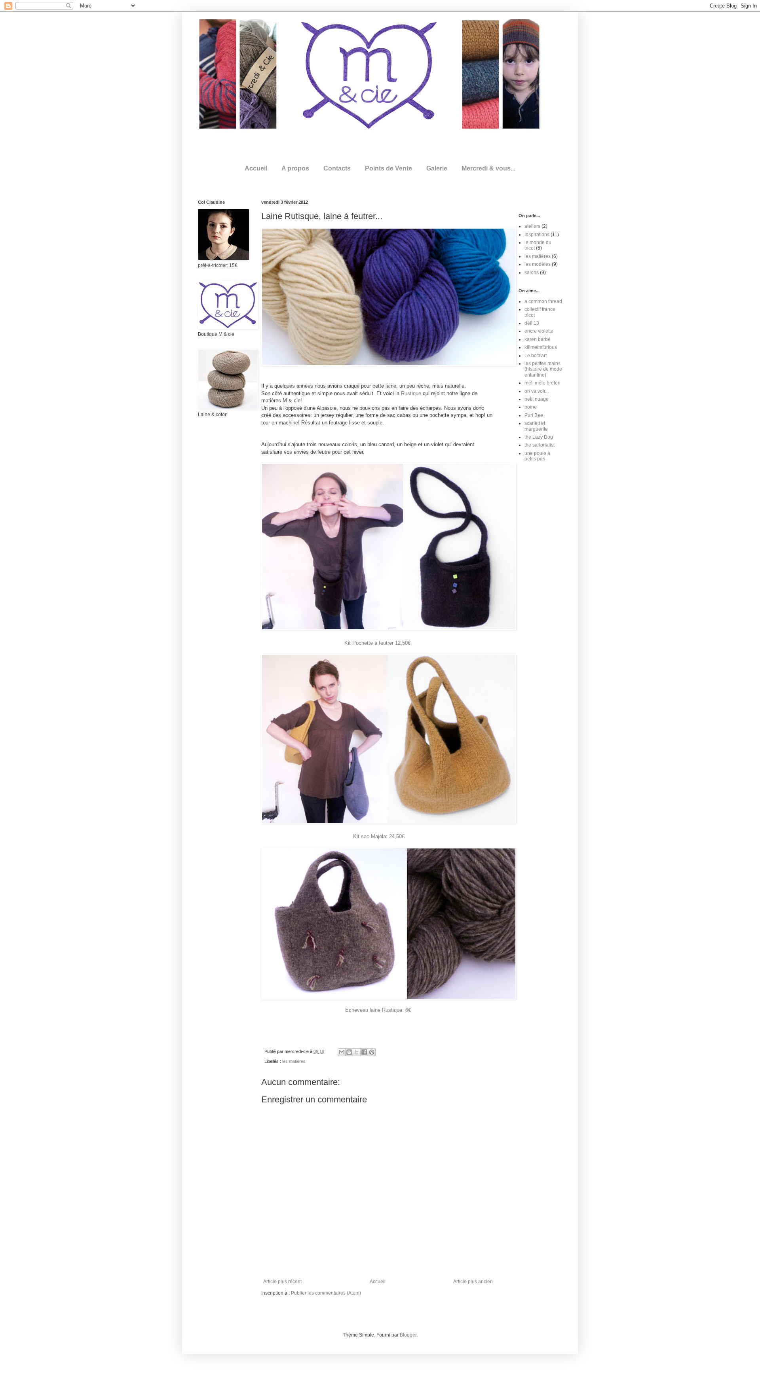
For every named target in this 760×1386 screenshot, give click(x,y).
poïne (530, 407)
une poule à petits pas (537, 456)
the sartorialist (539, 445)
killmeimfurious (540, 347)
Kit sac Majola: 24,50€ (379, 836)
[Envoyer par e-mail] (342, 1052)
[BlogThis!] (349, 1052)
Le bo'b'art (535, 355)
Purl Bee (533, 415)
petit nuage (536, 399)
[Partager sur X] (357, 1052)
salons (531, 272)
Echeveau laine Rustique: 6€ (378, 1010)
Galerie (436, 168)
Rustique (411, 393)
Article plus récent (282, 1281)
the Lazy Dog (538, 437)
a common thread (543, 301)
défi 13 (531, 323)
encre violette (538, 331)
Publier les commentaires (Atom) (326, 1293)
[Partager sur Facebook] (364, 1052)
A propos (295, 168)
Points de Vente (388, 168)
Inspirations (536, 234)
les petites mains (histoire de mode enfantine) (543, 369)
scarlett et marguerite (536, 426)
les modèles (537, 264)
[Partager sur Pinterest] (372, 1052)
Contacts (337, 168)
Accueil (256, 168)
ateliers (532, 226)
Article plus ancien (473, 1281)
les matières (294, 1061)
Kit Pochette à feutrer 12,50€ (378, 643)
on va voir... (536, 391)
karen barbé (537, 339)
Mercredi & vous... (488, 168)
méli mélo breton (542, 383)
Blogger (408, 1335)
